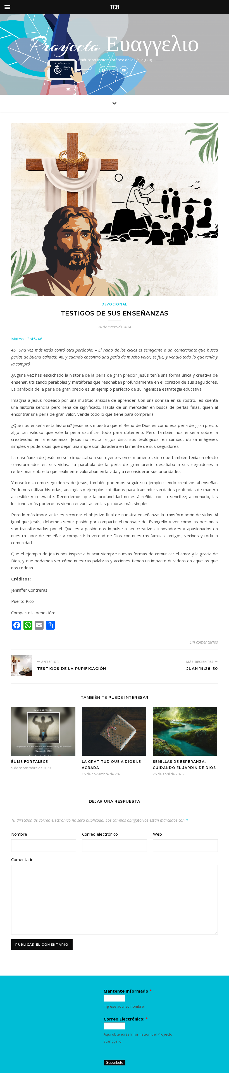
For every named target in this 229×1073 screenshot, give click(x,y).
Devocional (114, 304)
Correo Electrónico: (126, 1019)
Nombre (19, 834)
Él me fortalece (29, 761)
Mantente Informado (128, 991)
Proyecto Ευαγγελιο (114, 45)
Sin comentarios (204, 642)
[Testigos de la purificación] (21, 665)
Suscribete (114, 1062)
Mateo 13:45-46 (26, 338)
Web (157, 834)
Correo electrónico (100, 834)
